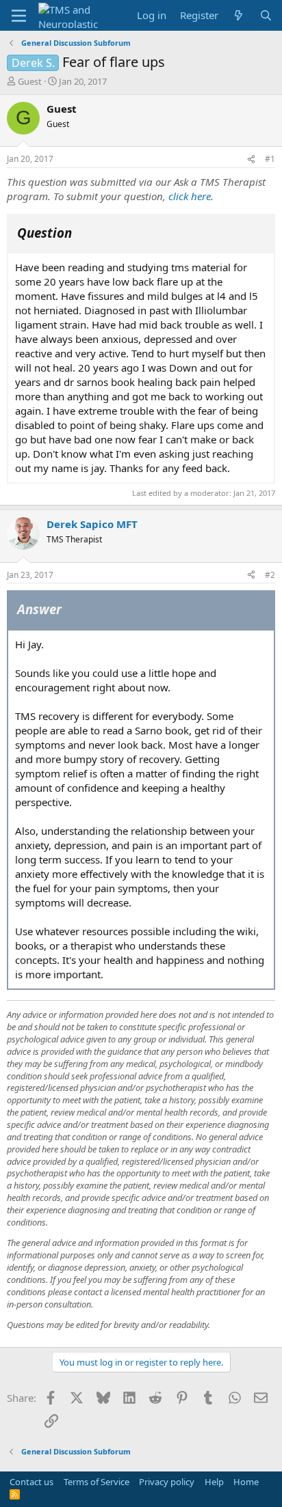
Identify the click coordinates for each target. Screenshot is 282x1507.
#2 (270, 575)
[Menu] (19, 15)
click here (189, 196)
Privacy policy (166, 1482)
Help (214, 1482)
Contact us (31, 1482)
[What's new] (238, 15)
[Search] (266, 15)
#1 (270, 159)
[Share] (251, 159)
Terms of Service (96, 1482)
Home (246, 1482)
